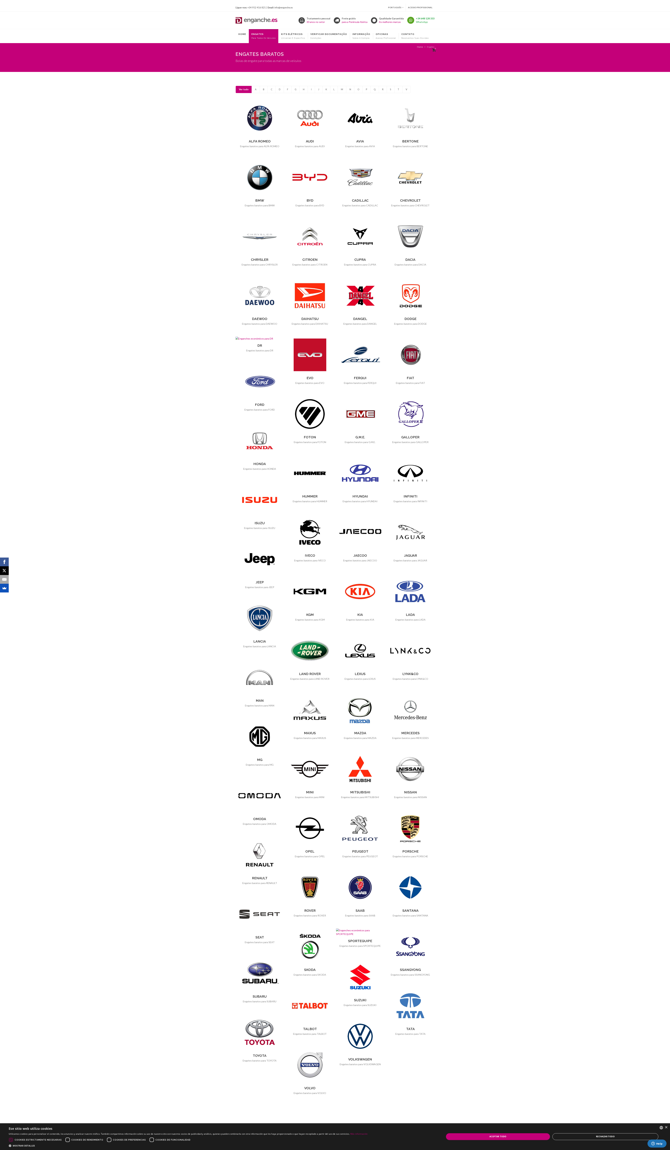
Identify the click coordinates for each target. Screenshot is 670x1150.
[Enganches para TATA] (410, 1005)
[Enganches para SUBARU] (259, 973)
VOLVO (309, 1088)
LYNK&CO (410, 674)
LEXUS (360, 674)
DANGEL (360, 319)
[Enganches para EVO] (309, 354)
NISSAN (410, 792)
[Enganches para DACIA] (410, 236)
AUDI (310, 141)
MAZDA (360, 733)
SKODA (310, 970)
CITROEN (310, 259)
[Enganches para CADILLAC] (360, 177)
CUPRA (360, 259)
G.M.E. (360, 437)
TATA (410, 1029)
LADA (410, 615)
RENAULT (259, 878)
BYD (310, 200)
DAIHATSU (310, 319)
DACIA (410, 259)
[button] (188, 1145)
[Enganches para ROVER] (309, 887)
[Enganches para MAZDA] (360, 709)
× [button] (666, 1127)
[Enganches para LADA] (410, 591)
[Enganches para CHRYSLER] (259, 236)
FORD (259, 405)
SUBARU (260, 996)
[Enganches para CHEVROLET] (410, 177)
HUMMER (310, 496)
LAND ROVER (310, 674)
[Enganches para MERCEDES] (410, 709)
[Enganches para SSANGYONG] (410, 946)
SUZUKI (360, 1000)
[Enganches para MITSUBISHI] (360, 769)
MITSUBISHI (360, 792)
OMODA (259, 819)
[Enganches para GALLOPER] (410, 414)
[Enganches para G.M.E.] (360, 414)
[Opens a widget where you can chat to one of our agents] (657, 1144)
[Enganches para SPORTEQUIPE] (360, 932)
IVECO (310, 555)
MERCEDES (410, 733)
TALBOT (310, 1029)
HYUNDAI (360, 496)
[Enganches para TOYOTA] (259, 1032)
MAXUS (310, 733)
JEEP (260, 582)
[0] (433, 49)
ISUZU (260, 523)
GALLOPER (410, 437)
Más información (359, 1133)
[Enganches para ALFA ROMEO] (259, 118)
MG (259, 760)
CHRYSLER (259, 259)
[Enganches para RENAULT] (259, 855)
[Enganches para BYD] (309, 177)
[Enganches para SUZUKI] (360, 977)
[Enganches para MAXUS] (309, 709)
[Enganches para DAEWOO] (259, 295)
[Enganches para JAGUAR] (410, 532)
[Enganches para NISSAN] (410, 769)
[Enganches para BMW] (259, 177)
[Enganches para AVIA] (360, 118)
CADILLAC (360, 200)
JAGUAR (410, 555)
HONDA (259, 464)
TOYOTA (259, 1055)
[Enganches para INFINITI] (410, 473)
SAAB (360, 910)
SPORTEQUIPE (360, 941)
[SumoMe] (4, 588)
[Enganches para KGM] (309, 591)
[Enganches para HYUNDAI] (360, 473)
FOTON (310, 437)
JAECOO (360, 555)
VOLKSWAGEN (360, 1059)
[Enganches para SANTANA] (410, 887)
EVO (310, 378)
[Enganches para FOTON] (309, 414)
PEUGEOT (360, 851)
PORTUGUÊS (394, 7)
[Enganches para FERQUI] (360, 354)
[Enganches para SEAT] (259, 914)
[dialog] (335, 1136)
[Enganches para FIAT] (410, 354)
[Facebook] (4, 562)
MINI (310, 792)
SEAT (259, 937)
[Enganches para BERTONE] (410, 118)
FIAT (410, 378)
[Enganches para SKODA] (309, 946)
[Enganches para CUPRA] (360, 236)
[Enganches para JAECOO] (360, 532)
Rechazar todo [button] (605, 1136)
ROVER (310, 910)
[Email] (4, 579)
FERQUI (360, 378)
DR (259, 345)
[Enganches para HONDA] (259, 440)
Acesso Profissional (420, 7)
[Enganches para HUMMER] (309, 473)
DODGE (410, 319)
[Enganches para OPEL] (309, 828)
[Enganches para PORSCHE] (410, 828)
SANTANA (410, 910)
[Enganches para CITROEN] (309, 236)
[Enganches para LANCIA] (259, 618)
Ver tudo (243, 89)
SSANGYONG (410, 970)
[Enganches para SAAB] (360, 887)
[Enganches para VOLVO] (309, 1064)
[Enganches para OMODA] (259, 795)
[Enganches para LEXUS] (360, 650)
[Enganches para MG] (259, 736)
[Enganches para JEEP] (259, 559)
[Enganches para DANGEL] (360, 295)
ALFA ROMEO (260, 141)
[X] (4, 570)
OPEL (309, 851)
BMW (259, 200)
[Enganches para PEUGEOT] (360, 828)
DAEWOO (259, 319)
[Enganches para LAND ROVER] (309, 650)
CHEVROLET (410, 200)
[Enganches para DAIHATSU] (309, 295)
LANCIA (259, 641)
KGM (310, 615)
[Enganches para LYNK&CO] (410, 650)
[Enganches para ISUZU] (259, 499)
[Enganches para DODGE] (410, 295)
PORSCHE (410, 851)
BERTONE (410, 141)
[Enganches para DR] (259, 338)
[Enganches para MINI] (309, 769)
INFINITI (410, 496)
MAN (260, 700)
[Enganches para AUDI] (309, 118)
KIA (360, 615)
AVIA (360, 141)
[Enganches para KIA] (360, 591)
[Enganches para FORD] (259, 381)
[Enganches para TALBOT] (309, 1005)
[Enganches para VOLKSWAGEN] (360, 1036)
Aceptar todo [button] (498, 1136)
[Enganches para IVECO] (309, 532)
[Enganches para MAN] (259, 677)
